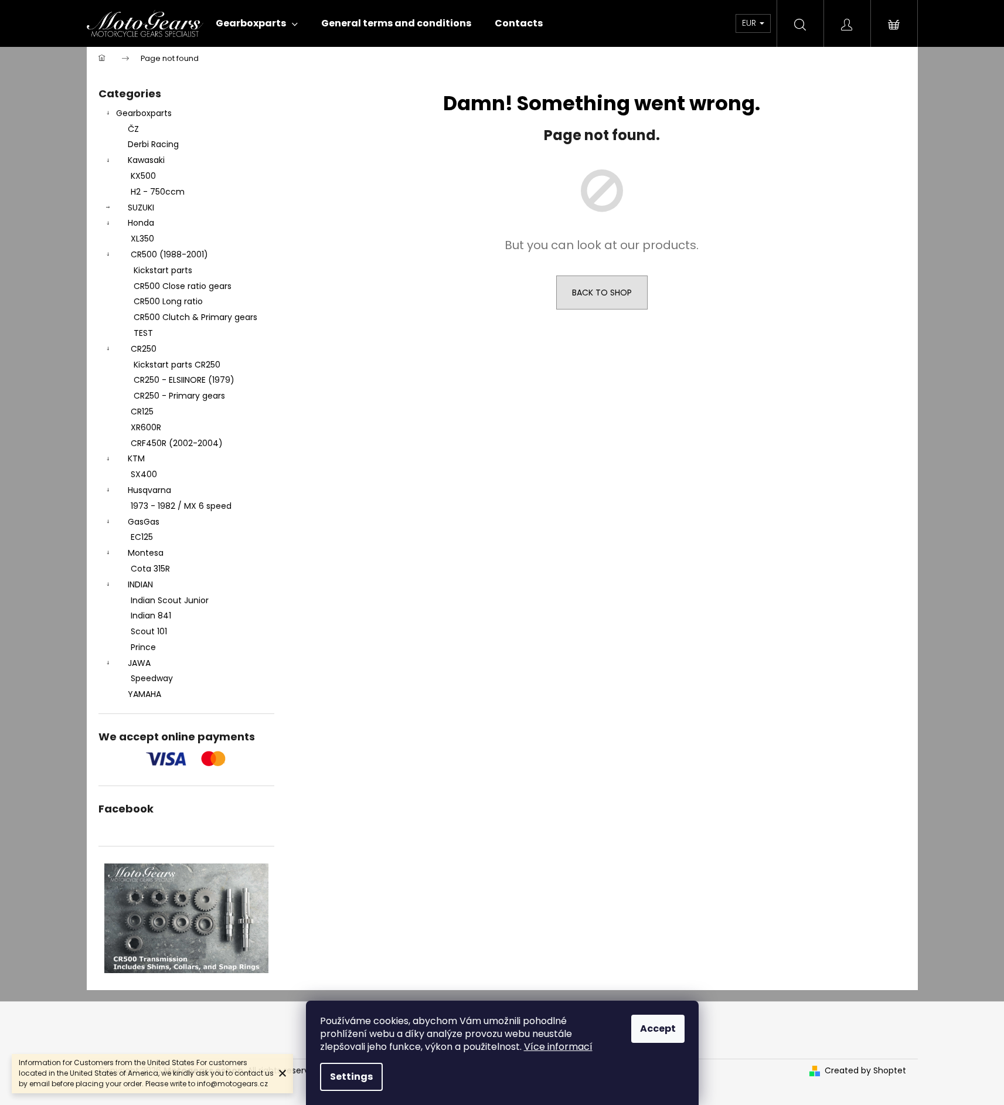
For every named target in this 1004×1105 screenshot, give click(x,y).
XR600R (146, 427)
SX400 (144, 474)
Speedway (152, 678)
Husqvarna (149, 490)
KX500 (143, 176)
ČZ (133, 129)
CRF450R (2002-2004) (177, 443)
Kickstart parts (163, 270)
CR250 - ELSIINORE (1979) (184, 380)
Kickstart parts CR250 (177, 364)
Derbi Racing (153, 144)
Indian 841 (151, 615)
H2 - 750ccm (158, 192)
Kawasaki (146, 160)
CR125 (142, 411)
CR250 (143, 349)
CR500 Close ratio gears (183, 286)
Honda (141, 223)
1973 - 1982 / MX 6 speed (181, 506)
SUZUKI (141, 207)
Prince (143, 647)
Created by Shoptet (865, 1070)
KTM (136, 458)
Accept (658, 1028)
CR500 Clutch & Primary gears (195, 317)
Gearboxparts (144, 113)
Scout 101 (149, 631)
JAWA (139, 663)
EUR (750, 23)
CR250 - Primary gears (179, 396)
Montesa (146, 553)
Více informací (558, 1046)
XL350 (142, 238)
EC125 (142, 537)
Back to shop (602, 292)
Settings (351, 1076)
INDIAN (140, 584)
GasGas (143, 522)
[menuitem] (256, 23)
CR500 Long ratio (168, 301)
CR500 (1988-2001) (169, 254)
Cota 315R (150, 568)
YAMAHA (144, 694)
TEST (143, 333)
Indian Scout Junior (170, 600)
